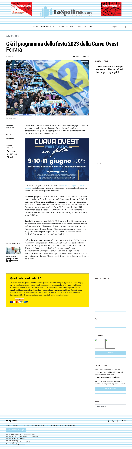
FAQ (21, 425)
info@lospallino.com (19, 444)
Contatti (49, 425)
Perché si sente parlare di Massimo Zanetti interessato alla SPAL (12, 259)
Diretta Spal (70, 26)
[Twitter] (112, 420)
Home (8, 425)
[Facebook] (108, 420)
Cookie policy (70, 425)
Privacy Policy (58, 425)
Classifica (60, 26)
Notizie (35, 26)
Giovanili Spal (88, 26)
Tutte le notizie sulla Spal (16, 430)
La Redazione (10, 138)
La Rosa (78, 26)
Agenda (10, 35)
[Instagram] (117, 420)
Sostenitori (35, 425)
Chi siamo (15, 425)
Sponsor (27, 425)
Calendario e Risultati (47, 26)
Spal (17, 35)
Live (42, 425)
